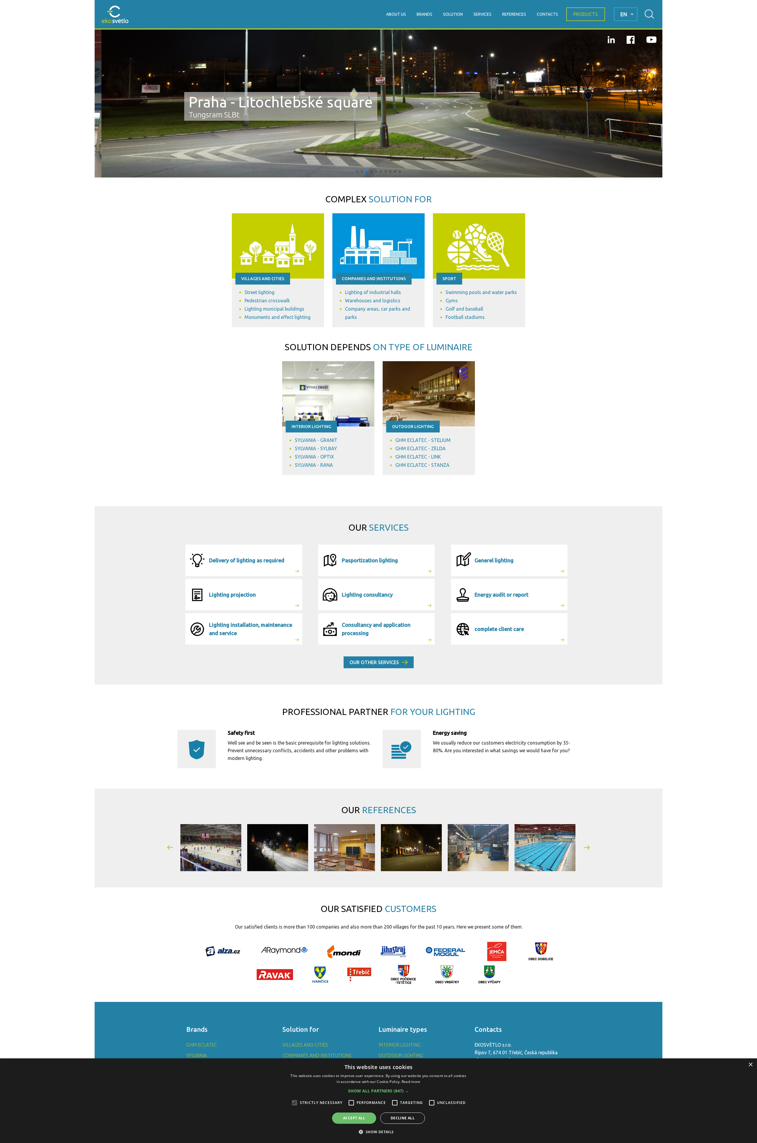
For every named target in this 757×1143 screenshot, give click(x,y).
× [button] (750, 1065)
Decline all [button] (403, 1118)
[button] (357, 171)
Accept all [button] (354, 1118)
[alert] (378, 1100)
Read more (411, 1081)
